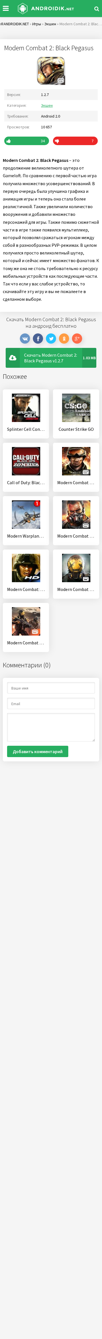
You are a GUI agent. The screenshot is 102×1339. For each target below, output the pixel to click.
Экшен (47, 105)
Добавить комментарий (38, 751)
